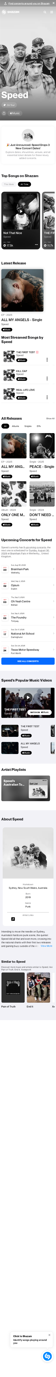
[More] (47, 360)
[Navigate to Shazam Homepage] (10, 12)
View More (46, 945)
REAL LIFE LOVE (25, 389)
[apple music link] (14, 113)
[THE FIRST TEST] (9, 356)
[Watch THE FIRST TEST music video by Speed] (28, 697)
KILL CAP (21, 371)
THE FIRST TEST (25, 352)
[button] (54, 3)
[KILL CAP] (9, 375)
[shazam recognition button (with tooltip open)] (47, 1356)
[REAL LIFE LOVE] (9, 394)
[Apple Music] (6, 329)
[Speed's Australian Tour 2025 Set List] (25, 788)
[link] (39, 712)
